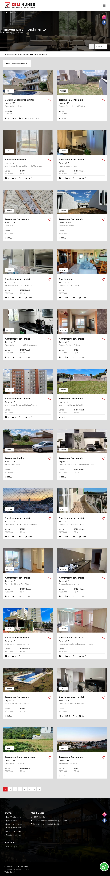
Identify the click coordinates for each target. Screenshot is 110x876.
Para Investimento (16, 828)
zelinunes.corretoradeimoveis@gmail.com (50, 820)
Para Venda (13, 817)
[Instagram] (104, 814)
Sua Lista (11, 846)
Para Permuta (14, 824)
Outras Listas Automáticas (15, 63)
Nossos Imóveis (10, 54)
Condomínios (14, 835)
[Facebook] (104, 820)
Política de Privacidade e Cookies (17, 869)
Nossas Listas (23, 54)
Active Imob (25, 866)
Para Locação (13, 820)
